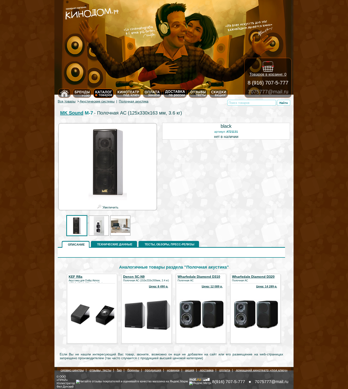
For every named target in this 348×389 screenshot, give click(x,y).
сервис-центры (72, 370)
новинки (173, 370)
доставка (207, 370)
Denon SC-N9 (134, 276)
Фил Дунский (65, 386)
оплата (224, 370)
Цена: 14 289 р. (266, 286)
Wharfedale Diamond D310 (199, 276)
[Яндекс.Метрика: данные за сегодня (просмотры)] (200, 383)
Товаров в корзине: (268, 74)
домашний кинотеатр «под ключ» (262, 370)
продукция (153, 370)
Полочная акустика (133, 101)
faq (119, 370)
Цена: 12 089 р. (212, 286)
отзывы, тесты (100, 370)
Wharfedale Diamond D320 (253, 276)
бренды (133, 370)
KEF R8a (75, 276)
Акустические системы (97, 101)
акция (189, 370)
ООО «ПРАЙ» (62, 378)
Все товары (67, 101)
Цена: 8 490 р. (158, 286)
